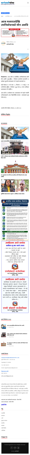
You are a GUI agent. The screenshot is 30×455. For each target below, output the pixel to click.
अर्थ (2, 418)
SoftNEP (17, 451)
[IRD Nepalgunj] (15, 220)
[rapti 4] (15, 295)
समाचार (3, 415)
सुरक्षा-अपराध (4, 420)
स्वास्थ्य (2, 425)
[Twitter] (15, 447)
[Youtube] (18, 447)
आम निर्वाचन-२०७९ (8, 16)
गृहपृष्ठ (2, 16)
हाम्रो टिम (3, 405)
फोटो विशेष (3, 428)
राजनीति (3, 413)
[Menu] (28, 3)
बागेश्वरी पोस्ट (10, 44)
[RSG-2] (15, 33)
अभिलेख (3, 430)
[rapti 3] (15, 259)
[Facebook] (11, 447)
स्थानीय (2, 423)
